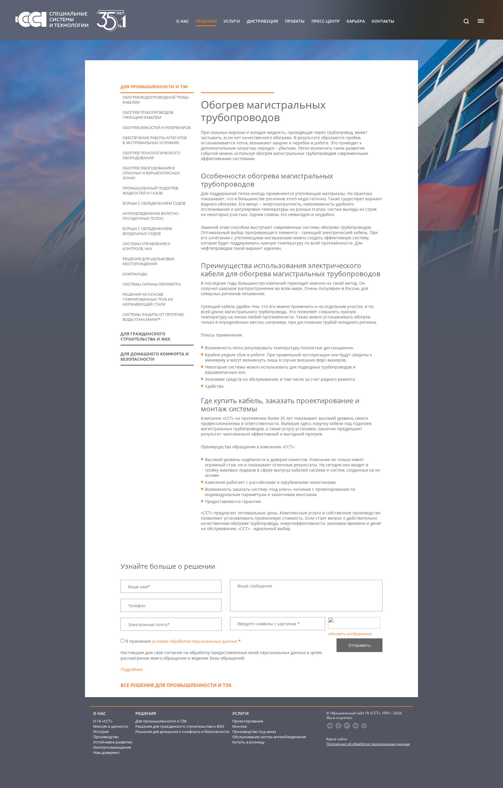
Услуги (232, 21)
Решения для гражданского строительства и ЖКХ (179, 726)
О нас (182, 21)
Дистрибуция (262, 21)
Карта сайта (336, 738)
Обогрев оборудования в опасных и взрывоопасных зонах (151, 173)
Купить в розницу (248, 742)
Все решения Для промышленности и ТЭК (176, 685)
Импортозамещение (112, 747)
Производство (106, 736)
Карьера (356, 21)
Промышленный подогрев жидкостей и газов (150, 191)
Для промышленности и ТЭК (161, 721)
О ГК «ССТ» (102, 721)
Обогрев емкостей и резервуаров (157, 127)
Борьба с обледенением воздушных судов (147, 231)
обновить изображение (349, 633)
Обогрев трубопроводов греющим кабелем (148, 115)
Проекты (294, 21)
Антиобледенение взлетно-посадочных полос (151, 216)
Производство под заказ (254, 731)
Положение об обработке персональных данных (368, 743)
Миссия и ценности (110, 726)
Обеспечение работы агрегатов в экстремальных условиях (155, 140)
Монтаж (239, 726)
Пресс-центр (325, 21)
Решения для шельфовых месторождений (149, 261)
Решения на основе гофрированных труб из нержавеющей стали (148, 299)
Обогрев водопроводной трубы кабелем (156, 100)
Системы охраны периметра (152, 284)
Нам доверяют (106, 752)
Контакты (383, 21)
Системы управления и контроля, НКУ (146, 246)
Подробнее (132, 669)
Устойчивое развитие (112, 742)
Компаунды (135, 274)
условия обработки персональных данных (194, 641)
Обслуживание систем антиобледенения (269, 736)
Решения (206, 21)
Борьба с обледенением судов (154, 203)
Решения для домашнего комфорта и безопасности (182, 731)
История (101, 731)
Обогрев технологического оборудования (151, 155)
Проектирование (247, 721)
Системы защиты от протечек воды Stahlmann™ (153, 317)
